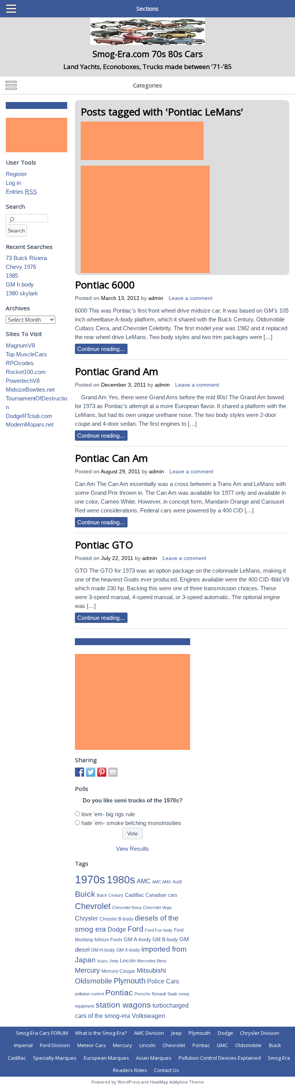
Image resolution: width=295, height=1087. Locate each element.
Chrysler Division (259, 1032)
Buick (85, 894)
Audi (177, 881)
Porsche (142, 993)
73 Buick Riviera (26, 258)
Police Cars (163, 981)
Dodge (117, 929)
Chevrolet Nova (126, 907)
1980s (121, 880)
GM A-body (137, 939)
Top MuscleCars (26, 354)
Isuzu (102, 961)
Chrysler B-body (116, 919)
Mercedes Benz (152, 961)
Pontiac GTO (104, 545)
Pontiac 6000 (105, 285)
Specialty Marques (54, 1057)
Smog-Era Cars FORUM (42, 1032)
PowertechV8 (23, 380)
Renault (159, 993)
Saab (172, 993)
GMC (222, 1045)
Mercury (87, 970)
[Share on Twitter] (90, 772)
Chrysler (86, 918)
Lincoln (128, 960)
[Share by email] (113, 772)
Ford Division (55, 1045)
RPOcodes (20, 363)
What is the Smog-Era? (101, 1032)
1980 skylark (22, 293)
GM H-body (103, 950)
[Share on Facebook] (79, 772)
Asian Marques (153, 1057)
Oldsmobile (93, 981)
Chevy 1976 (21, 267)
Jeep (113, 961)
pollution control (89, 993)
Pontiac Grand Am (116, 371)
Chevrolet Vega (157, 907)
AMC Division (149, 1032)
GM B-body (165, 939)
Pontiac (119, 992)
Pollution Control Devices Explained (220, 1057)
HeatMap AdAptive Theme (177, 1082)
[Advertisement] (142, 141)
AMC (144, 881)
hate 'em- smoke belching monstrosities (131, 823)
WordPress (129, 1082)
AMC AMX (161, 881)
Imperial (23, 1045)
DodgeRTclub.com (29, 416)
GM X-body (128, 950)
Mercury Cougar (118, 971)
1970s (90, 879)
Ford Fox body (158, 930)
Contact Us (166, 1070)
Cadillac (134, 895)
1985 (12, 275)
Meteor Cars (91, 1045)
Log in (13, 183)
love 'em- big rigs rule (108, 814)
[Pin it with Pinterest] (101, 772)
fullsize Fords (108, 939)
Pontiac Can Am (111, 458)
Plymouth (130, 981)
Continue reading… (101, 349)
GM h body (20, 284)
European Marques (106, 1057)
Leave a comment (190, 298)
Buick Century (110, 895)
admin (155, 298)
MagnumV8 (20, 345)
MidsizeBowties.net (30, 389)
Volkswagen (148, 1015)
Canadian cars (161, 895)
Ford (135, 929)
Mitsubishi (151, 970)
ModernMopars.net (29, 424)
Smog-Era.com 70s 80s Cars (148, 53)
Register (16, 174)
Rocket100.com (26, 372)
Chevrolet (93, 906)
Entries (21, 191)
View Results (132, 848)
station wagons (123, 1005)
